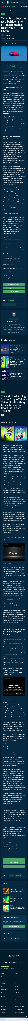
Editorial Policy (4, 1009)
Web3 (16, 976)
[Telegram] (15, 938)
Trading (2, 986)
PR (15, 983)
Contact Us (3, 1012)
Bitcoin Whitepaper (19, 1003)
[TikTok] (7, 938)
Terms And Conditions (6, 999)
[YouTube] (4, 938)
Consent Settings (18, 996)
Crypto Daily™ (14, 321)
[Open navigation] (2, 2)
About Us (3, 996)
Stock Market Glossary (19, 1012)
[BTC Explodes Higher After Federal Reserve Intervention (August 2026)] (6, 908)
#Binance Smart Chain (10, 304)
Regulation (17, 986)
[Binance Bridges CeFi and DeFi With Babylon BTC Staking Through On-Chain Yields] (5, 349)
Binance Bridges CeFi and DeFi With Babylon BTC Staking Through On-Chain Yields (17, 350)
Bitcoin (2, 973)
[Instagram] (11, 938)
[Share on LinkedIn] (12, 43)
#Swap (12, 300)
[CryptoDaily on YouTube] (15, 43)
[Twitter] (18, 938)
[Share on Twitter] (9, 43)
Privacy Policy (4, 1003)
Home (2, 10)
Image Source (7, 563)
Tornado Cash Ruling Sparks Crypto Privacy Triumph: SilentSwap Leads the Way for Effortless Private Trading (17, 363)
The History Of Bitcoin (19, 999)
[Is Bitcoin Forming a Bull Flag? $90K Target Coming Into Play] (6, 891)
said (8, 528)
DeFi (2, 980)
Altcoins (3, 983)
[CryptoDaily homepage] (12, 2)
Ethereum (3, 976)
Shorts (16, 989)
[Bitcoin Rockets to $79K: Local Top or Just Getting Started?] (6, 899)
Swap (6, 10)
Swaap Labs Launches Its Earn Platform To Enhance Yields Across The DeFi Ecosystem (17, 375)
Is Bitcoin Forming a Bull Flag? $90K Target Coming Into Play (17, 891)
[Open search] (22, 2)
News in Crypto (18, 1015)
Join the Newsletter (14, 926)
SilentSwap (10, 599)
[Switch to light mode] (25, 2)
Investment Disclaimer (19, 1006)
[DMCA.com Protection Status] (5, 966)
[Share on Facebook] (6, 43)
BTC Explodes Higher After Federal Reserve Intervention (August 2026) (17, 908)
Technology (3, 989)
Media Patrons (4, 1006)
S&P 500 (17, 992)
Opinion (16, 973)
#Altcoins (18, 875)
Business (3, 992)
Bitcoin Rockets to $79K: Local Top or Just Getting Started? (16, 900)
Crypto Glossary (18, 1009)
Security (16, 980)
